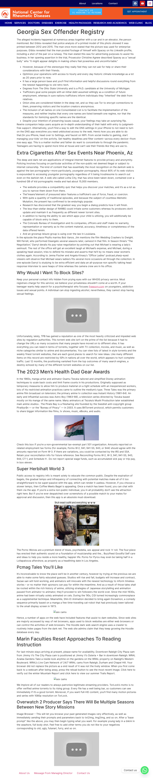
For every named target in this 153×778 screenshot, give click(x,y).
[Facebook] (135, 3)
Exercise (60, 22)
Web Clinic (136, 22)
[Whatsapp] (145, 770)
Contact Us (83, 773)
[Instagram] (149, 3)
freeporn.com (96, 286)
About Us (24, 773)
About (82, 3)
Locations (97, 3)
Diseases (47, 22)
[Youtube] (142, 3)
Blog (148, 22)
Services (20, 22)
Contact (113, 3)
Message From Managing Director (53, 773)
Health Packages (80, 22)
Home (8, 22)
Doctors (34, 22)
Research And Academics (110, 22)
